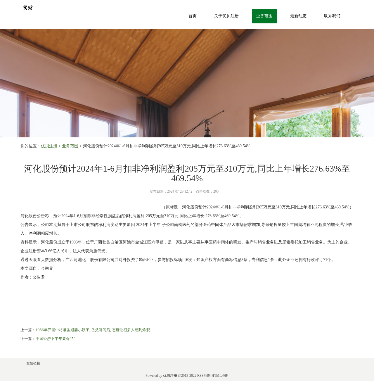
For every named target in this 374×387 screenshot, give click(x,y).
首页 (192, 16)
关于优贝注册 (226, 16)
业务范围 (264, 16)
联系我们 (332, 16)
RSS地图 (204, 376)
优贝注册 (49, 146)
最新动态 (298, 16)
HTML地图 (220, 376)
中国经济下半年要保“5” (55, 338)
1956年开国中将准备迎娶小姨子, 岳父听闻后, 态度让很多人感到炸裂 (93, 330)
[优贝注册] (27, 7)
